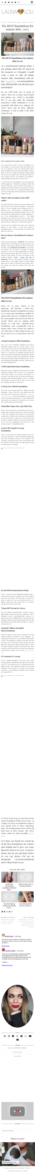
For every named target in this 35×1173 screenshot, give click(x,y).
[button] (32, 2)
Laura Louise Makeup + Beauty (20, 1168)
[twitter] (5, 1036)
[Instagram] (2, 2)
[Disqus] (17, 956)
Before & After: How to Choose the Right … (25, 885)
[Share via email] (2, 912)
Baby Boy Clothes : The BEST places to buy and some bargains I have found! (26, 922)
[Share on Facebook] (5, 912)
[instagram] (9, 1036)
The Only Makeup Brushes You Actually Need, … (9, 905)
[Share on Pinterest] (9, 912)
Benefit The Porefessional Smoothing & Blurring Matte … (9, 886)
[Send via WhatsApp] (12, 912)
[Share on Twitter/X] (7, 912)
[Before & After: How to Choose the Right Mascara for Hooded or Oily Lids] (26, 877)
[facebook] (13, 1036)
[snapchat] (26, 1036)
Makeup (24, 22)
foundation (11, 81)
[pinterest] (21, 1036)
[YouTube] (9, 2)
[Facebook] (12, 2)
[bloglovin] (17, 1036)
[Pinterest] (5, 2)
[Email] (15, 2)
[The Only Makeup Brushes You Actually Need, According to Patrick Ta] (9, 896)
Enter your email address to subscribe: (17, 1048)
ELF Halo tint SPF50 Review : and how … (25, 904)
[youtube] (30, 1036)
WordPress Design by (17, 1171)
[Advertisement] (17, 1080)
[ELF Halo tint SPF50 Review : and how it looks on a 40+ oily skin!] (26, 896)
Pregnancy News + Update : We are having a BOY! (8, 920)
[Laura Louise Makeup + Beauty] (17, 10)
